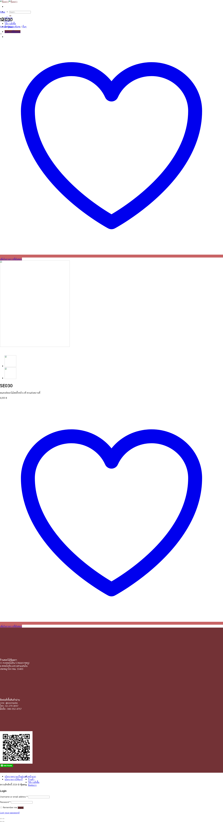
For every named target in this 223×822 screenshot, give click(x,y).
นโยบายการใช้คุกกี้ (14, 779)
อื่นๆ (24, 26)
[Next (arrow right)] (3, 821)
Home (3, 26)
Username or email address (14, 796)
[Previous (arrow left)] (1, 821)
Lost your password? (10, 812)
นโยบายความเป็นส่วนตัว (16, 776)
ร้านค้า (31, 779)
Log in (21, 808)
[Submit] (10, 15)
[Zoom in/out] (3, 818)
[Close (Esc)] (1, 818)
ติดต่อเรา (32, 785)
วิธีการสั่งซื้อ (10, 23)
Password (5, 801)
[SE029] (10, 378)
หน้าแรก (32, 776)
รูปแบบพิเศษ (14, 26)
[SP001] (10, 365)
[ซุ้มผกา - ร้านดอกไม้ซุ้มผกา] (8, 1)
